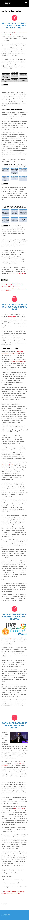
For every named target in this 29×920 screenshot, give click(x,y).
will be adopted (11, 316)
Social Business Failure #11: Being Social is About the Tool (14, 616)
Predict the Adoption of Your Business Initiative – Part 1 (14, 307)
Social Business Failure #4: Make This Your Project (14, 725)
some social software (19, 808)
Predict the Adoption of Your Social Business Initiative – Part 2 (14, 25)
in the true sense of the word (17, 361)
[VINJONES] (7, 4)
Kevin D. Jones (16, 283)
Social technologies (6, 638)
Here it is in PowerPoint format (17, 273)
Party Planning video (7, 464)
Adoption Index (5, 283)
